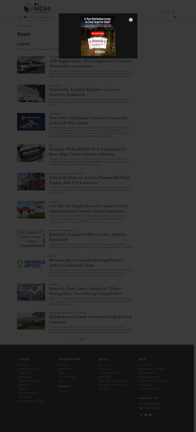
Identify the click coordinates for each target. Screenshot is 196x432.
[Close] (131, 20)
